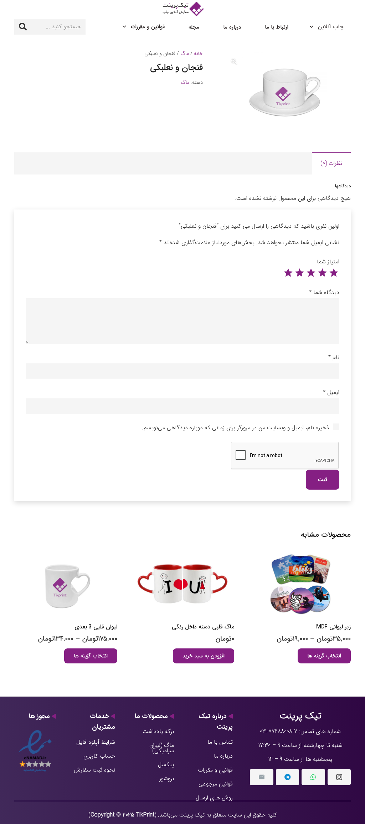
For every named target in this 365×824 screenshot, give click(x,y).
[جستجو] (23, 27)
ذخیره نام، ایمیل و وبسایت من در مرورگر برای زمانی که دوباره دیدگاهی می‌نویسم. (235, 427)
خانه (198, 54)
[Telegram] (287, 777)
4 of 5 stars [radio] (299, 273)
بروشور (166, 778)
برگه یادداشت (158, 731)
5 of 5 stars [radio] (288, 273)
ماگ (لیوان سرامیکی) (161, 748)
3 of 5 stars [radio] (311, 273)
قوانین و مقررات (215, 769)
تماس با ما (220, 742)
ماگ (184, 54)
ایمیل (331, 392)
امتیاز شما (328, 261)
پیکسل (166, 764)
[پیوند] (182, 9)
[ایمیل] (261, 777)
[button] (234, 61)
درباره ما (223, 756)
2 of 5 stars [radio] (322, 273)
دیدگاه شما (324, 292)
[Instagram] (339, 777)
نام (333, 357)
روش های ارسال (214, 797)
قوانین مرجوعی (216, 783)
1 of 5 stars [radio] (333, 273)
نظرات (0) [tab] (331, 163)
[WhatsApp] (313, 777)
